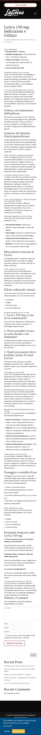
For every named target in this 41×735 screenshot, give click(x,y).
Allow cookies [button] (18, 731)
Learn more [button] (7, 726)
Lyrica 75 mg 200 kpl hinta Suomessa (17, 683)
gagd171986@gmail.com (14, 40)
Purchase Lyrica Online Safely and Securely (19, 666)
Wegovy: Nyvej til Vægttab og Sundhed (17, 674)
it (34, 40)
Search (33, 655)
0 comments (8, 42)
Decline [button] (7, 731)
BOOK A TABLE (21, 5)
